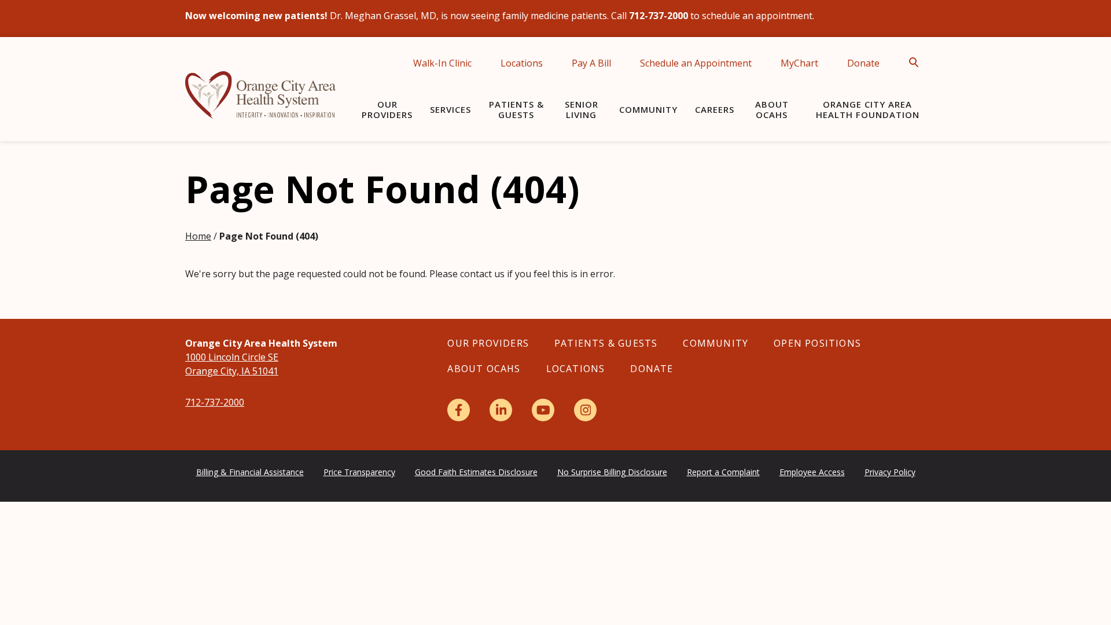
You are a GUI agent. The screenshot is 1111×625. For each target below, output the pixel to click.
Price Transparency (359, 471)
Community (648, 109)
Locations (522, 63)
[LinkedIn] (501, 410)
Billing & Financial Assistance (250, 471)
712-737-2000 (214, 402)
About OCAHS (772, 109)
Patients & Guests (516, 109)
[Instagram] (585, 410)
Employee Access (812, 471)
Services (450, 109)
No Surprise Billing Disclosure (612, 471)
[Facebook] (458, 410)
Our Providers (387, 109)
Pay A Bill (591, 63)
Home (198, 236)
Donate (863, 63)
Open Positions (817, 343)
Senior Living (581, 109)
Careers (714, 109)
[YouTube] (543, 410)
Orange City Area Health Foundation (867, 109)
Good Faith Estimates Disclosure (476, 471)
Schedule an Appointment (696, 63)
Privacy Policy (889, 471)
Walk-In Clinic (442, 63)
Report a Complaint (723, 471)
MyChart (799, 63)
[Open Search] (917, 62)
